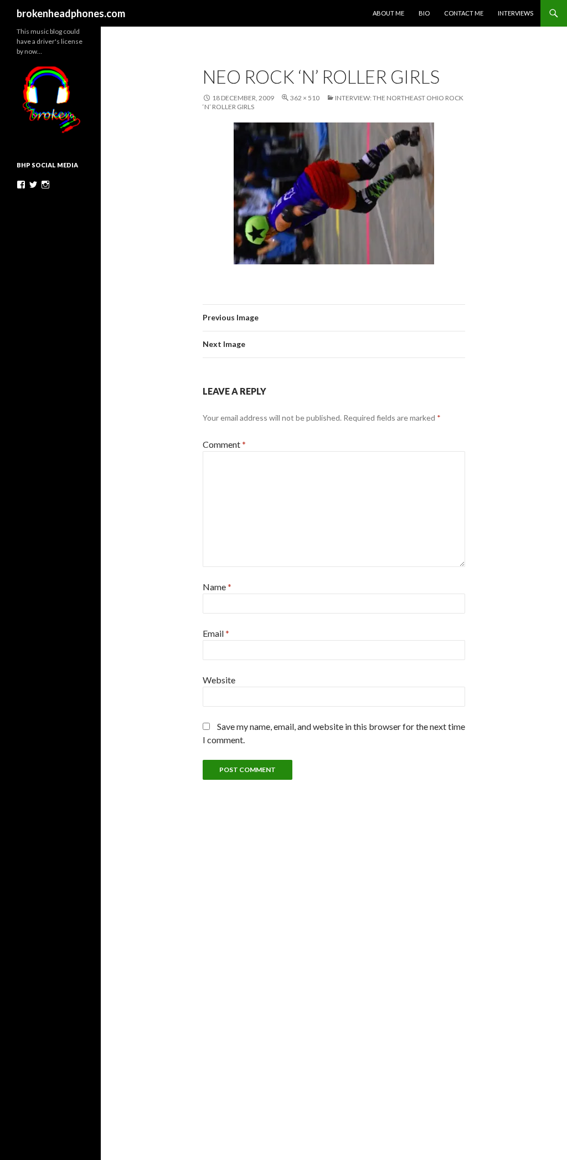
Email (216, 633)
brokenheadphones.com (71, 13)
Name (217, 586)
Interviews (515, 13)
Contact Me (463, 13)
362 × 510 (304, 98)
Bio (424, 13)
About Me (388, 13)
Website (219, 679)
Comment (224, 444)
